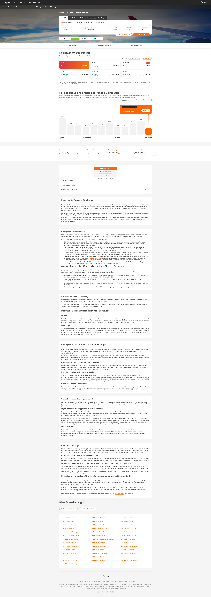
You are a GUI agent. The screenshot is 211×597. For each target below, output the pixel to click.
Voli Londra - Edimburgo (70, 532)
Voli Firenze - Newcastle (70, 542)
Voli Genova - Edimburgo (99, 557)
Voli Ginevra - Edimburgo (70, 539)
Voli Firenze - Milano (127, 521)
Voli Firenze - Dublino (98, 546)
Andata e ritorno (135, 58)
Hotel (20, 2)
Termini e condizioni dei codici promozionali (125, 581)
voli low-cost (94, 239)
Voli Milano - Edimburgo (99, 560)
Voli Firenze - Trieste (98, 525)
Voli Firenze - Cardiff (69, 550)
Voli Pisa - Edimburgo (69, 553)
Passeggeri (144, 27)
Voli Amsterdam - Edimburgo (101, 532)
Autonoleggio (36, 2)
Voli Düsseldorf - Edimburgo (71, 535)
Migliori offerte (73, 45)
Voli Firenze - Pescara (69, 525)
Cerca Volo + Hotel (124, 34)
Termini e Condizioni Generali (83, 581)
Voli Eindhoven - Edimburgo (129, 532)
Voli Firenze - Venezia (127, 518)
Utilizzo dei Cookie (96, 581)
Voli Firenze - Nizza (69, 528)
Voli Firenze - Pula (97, 521)
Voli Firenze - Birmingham (129, 546)
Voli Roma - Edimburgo (70, 560)
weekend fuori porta (94, 258)
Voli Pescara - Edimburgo (128, 560)
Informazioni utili (136, 45)
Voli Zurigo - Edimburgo (128, 535)
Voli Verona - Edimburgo (70, 557)
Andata (115, 27)
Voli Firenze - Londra (127, 550)
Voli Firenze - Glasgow (128, 539)
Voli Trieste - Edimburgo (70, 564)
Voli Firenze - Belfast (127, 542)
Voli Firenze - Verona (69, 518)
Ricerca (145, 110)
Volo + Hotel (27, 2)
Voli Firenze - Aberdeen (99, 542)
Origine (64, 27)
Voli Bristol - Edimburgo (128, 528)
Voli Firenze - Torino (127, 525)
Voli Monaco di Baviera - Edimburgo (103, 539)
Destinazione (90, 27)
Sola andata (146, 58)
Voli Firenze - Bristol (98, 550)
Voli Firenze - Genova (98, 518)
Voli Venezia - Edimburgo (128, 557)
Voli (15, 2)
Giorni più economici (104, 45)
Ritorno (129, 27)
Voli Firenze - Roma (69, 521)
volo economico (119, 493)
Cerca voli (141, 34)
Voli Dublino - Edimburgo (99, 528)
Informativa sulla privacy (107, 581)
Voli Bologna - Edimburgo (99, 553)
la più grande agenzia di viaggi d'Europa (111, 219)
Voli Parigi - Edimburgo (99, 535)
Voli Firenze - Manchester (70, 546)
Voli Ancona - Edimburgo (128, 553)
